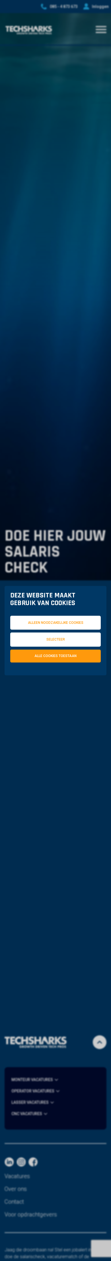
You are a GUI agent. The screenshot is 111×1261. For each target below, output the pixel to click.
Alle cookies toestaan (55, 656)
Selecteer (55, 639)
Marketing (35, 683)
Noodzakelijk (38, 679)
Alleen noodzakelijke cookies (55, 622)
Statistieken (81, 679)
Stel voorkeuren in (55, 698)
